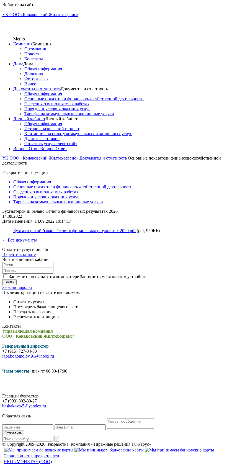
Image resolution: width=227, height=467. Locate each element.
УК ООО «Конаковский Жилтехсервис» (40, 158)
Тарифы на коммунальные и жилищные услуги (69, 113)
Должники (34, 73)
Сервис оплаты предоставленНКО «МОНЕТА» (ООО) (31, 458)
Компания (22, 44)
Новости (32, 54)
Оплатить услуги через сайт (50, 143)
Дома (18, 63)
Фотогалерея (36, 78)
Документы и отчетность (37, 88)
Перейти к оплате (19, 254)
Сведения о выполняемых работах (56, 103)
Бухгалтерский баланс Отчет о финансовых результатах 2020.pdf (74, 230)
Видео (30, 83)
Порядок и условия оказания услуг (57, 108)
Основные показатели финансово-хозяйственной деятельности (84, 98)
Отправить (13, 433)
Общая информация (43, 68)
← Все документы (19, 240)
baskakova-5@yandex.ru (24, 406)
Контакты (33, 59)
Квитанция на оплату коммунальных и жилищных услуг (78, 133)
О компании (36, 49)
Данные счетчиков (42, 138)
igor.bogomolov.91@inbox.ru (28, 356)
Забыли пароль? (17, 287)
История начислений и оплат (51, 128)
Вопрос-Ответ (26, 148)
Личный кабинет (29, 118)
